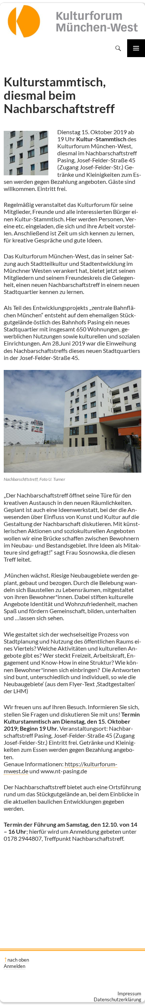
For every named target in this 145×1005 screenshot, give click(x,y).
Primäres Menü (136, 48)
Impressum (129, 993)
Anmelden (14, 966)
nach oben (18, 960)
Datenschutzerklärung (117, 999)
